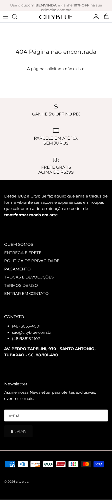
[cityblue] (56, 16)
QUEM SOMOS (18, 244)
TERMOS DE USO (21, 285)
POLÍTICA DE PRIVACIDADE (31, 260)
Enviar (18, 431)
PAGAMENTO (17, 269)
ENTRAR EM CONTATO (26, 293)
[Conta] (95, 16)
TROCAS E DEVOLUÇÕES (29, 277)
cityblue (22, 481)
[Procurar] (17, 16)
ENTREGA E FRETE (22, 252)
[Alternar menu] (5, 16)
